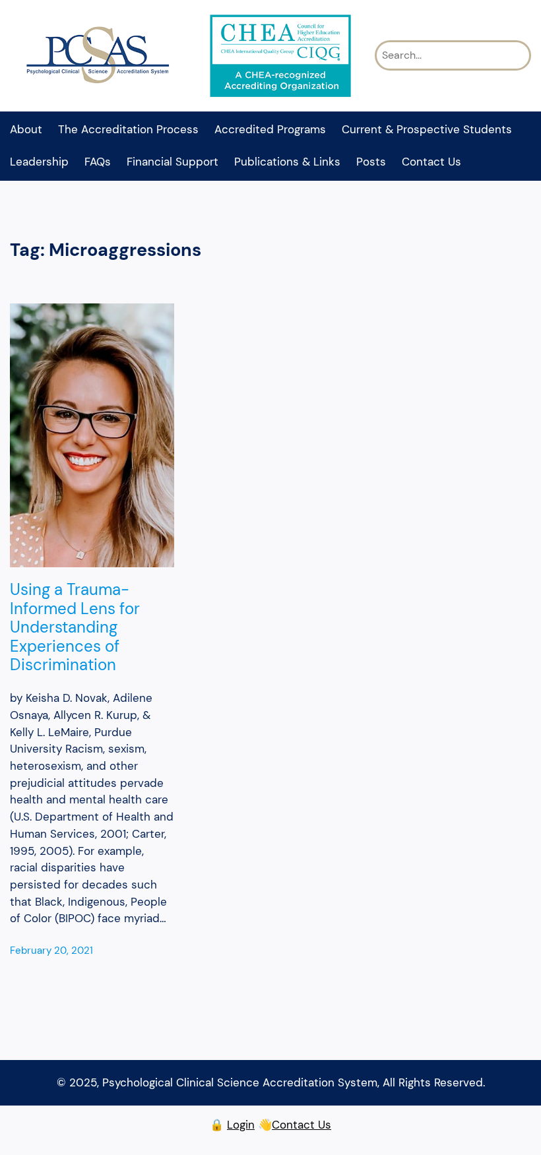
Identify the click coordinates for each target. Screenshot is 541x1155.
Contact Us (301, 1124)
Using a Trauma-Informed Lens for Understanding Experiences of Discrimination (75, 627)
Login (241, 1124)
